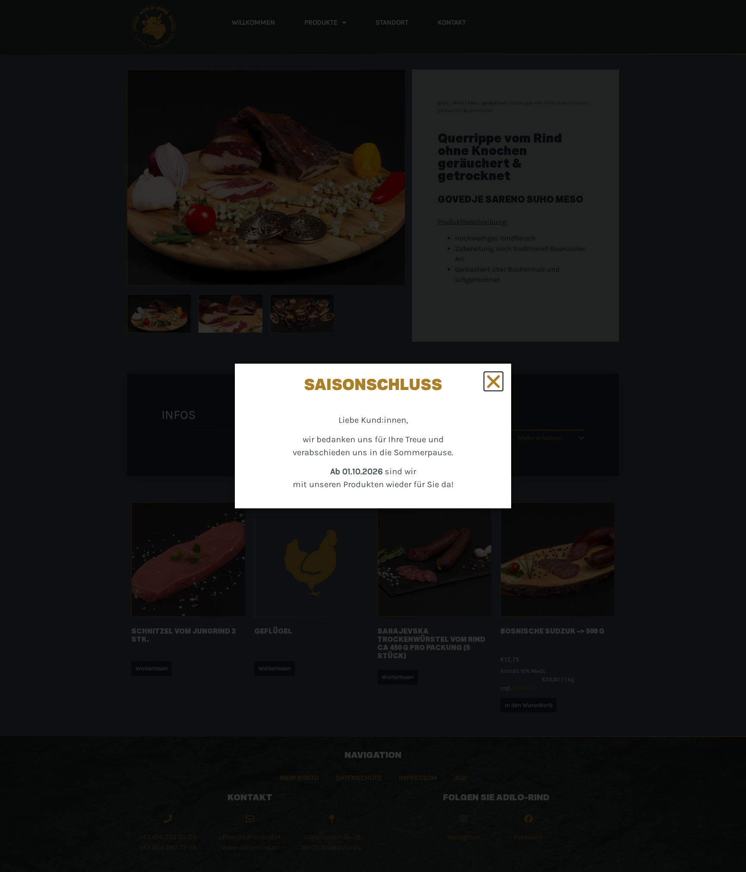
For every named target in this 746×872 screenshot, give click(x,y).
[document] (373, 436)
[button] (493, 381)
